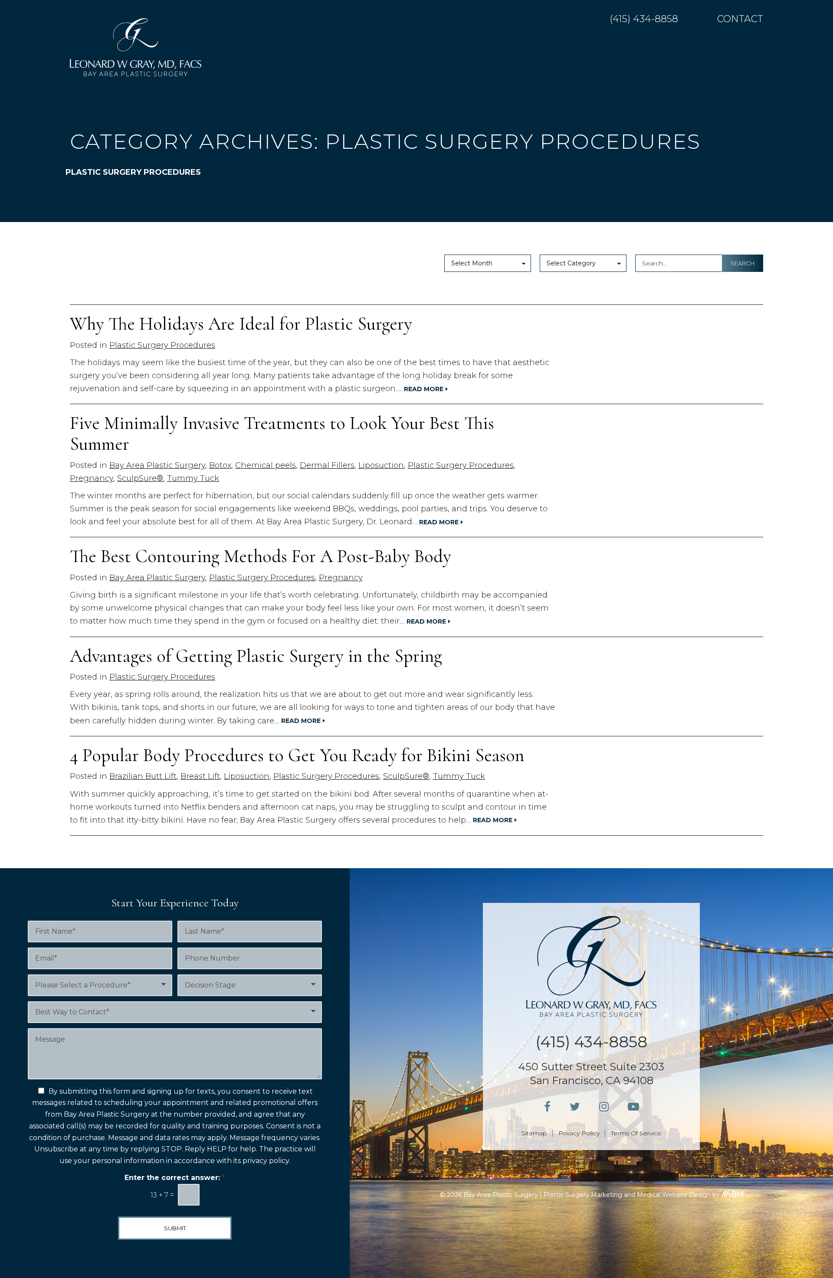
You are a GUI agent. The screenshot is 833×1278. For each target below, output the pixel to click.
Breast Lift (200, 776)
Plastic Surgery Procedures (162, 345)
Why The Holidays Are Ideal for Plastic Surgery (241, 324)
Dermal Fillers (327, 465)
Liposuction (381, 465)
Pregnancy (91, 478)
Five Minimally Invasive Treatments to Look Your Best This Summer (282, 433)
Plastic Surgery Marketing (583, 1195)
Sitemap (534, 1133)
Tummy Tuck (193, 478)
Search (742, 263)
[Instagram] (604, 1107)
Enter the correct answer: (175, 1177)
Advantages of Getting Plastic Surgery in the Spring (256, 656)
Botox (220, 465)
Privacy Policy (579, 1133)
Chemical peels (265, 465)
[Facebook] (547, 1107)
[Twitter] (575, 1107)
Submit (175, 1228)
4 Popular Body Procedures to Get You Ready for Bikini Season (297, 755)
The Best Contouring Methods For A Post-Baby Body (260, 556)
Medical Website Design (674, 1195)
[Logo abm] (732, 1194)
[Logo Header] (135, 47)
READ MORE (423, 389)
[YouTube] (633, 1107)
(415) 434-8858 (644, 19)
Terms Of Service (636, 1133)
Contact (740, 19)
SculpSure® (140, 478)
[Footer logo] (591, 966)
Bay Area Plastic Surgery (157, 465)
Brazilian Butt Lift (143, 776)
